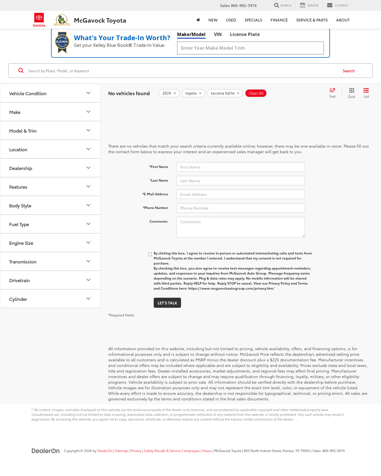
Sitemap (121, 450)
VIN (218, 34)
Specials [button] (253, 20)
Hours (207, 450)
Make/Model (191, 34)
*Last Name (159, 180)
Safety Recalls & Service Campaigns (172, 450)
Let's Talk (167, 303)
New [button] (213, 20)
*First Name (158, 166)
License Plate (245, 34)
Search (349, 70)
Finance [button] (279, 20)
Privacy (136, 450)
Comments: (158, 221)
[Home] (198, 20)
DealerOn (104, 450)
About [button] (342, 20)
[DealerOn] (46, 450)
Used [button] (231, 20)
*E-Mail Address (155, 193)
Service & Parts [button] (312, 20)
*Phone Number (155, 207)
